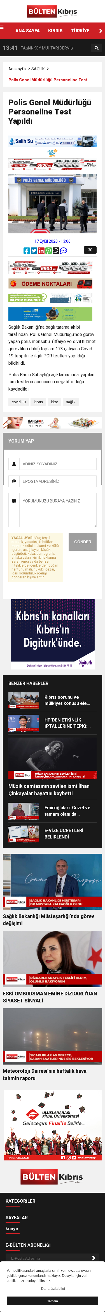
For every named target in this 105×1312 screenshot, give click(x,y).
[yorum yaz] (63, 252)
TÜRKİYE (80, 30)
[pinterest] (49, 252)
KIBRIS (55, 30)
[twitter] (34, 252)
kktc (54, 402)
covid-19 (19, 402)
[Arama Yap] (97, 48)
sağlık (71, 402)
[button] (101, 30)
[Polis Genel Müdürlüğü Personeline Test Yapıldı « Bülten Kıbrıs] (52, 11)
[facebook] (27, 252)
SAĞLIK (38, 69)
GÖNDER (82, 542)
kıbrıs (38, 402)
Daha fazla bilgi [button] (53, 1289)
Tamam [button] (52, 1301)
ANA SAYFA (27, 30)
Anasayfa (17, 69)
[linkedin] (41, 252)
